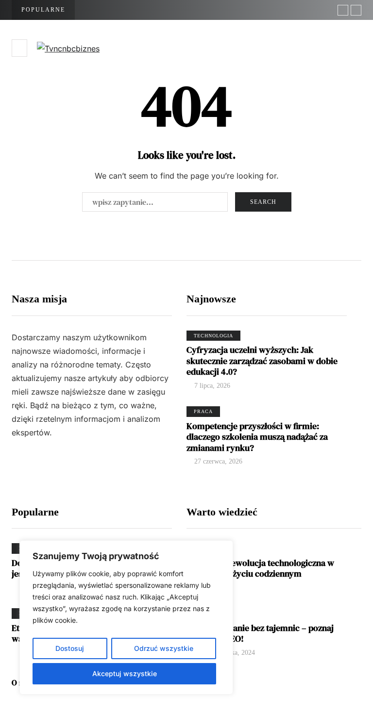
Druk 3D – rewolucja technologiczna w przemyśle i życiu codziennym (260, 568)
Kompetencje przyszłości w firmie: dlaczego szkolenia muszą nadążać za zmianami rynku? (257, 437)
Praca (203, 411)
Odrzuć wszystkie (163, 648)
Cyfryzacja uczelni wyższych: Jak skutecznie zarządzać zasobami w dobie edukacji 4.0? (262, 361)
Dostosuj (69, 648)
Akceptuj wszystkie (124, 673)
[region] (126, 617)
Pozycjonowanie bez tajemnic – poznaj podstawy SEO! (260, 633)
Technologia (213, 335)
